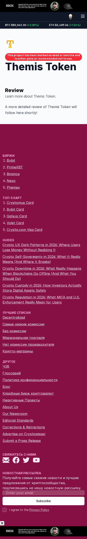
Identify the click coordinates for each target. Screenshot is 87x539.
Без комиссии (14, 331)
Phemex (13, 187)
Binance (13, 174)
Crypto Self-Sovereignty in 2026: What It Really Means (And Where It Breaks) (41, 259)
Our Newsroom (15, 414)
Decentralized (14, 317)
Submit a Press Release (22, 441)
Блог (6, 387)
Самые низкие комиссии (23, 324)
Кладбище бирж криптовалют (28, 393)
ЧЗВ (6, 366)
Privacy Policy (39, 510)
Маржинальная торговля (24, 338)
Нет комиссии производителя (28, 344)
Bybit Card (15, 209)
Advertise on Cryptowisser (24, 434)
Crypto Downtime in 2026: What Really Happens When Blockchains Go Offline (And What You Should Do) (42, 273)
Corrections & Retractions (24, 427)
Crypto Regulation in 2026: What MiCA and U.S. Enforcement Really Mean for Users (41, 299)
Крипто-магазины (18, 351)
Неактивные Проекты (21, 400)
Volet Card (15, 223)
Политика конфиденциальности (30, 380)
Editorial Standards (18, 420)
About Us (10, 407)
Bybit (11, 160)
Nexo (11, 181)
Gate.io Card (17, 216)
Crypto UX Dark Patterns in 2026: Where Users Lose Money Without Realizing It (41, 247)
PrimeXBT (15, 167)
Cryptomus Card (20, 202)
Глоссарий (12, 373)
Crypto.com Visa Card (24, 230)
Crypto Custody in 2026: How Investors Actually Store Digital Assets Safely (42, 288)
